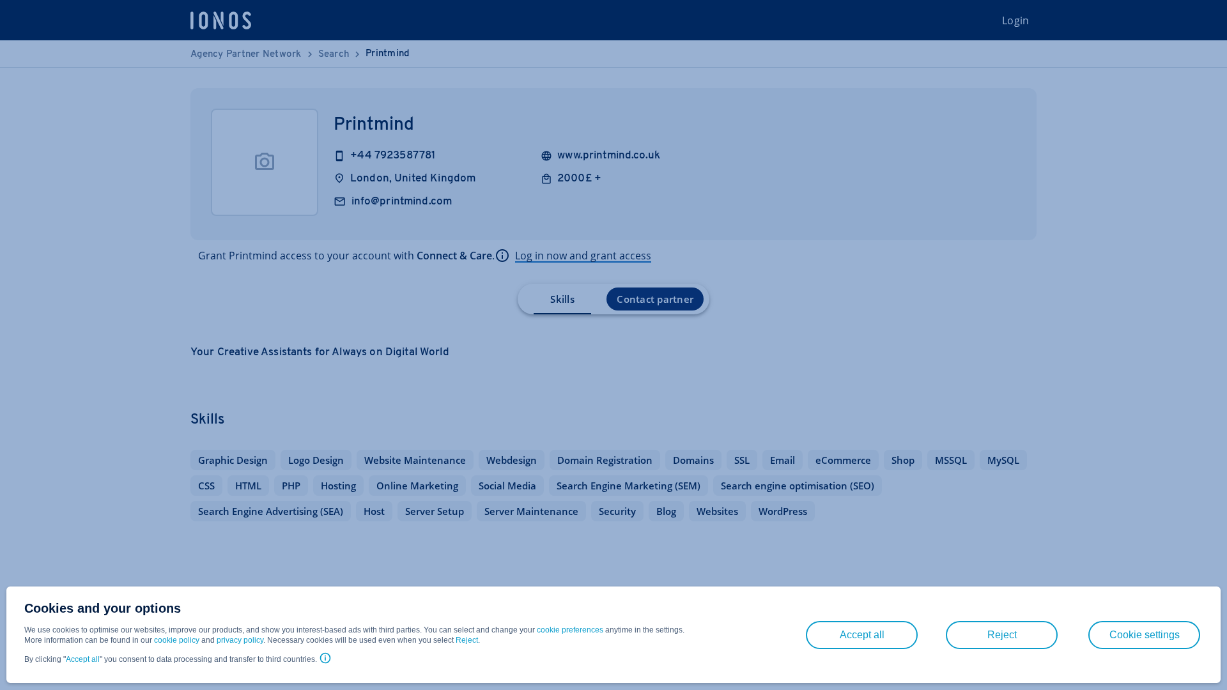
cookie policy (176, 640)
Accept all (83, 659)
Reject (467, 640)
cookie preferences (570, 629)
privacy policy (240, 640)
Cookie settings (1144, 634)
